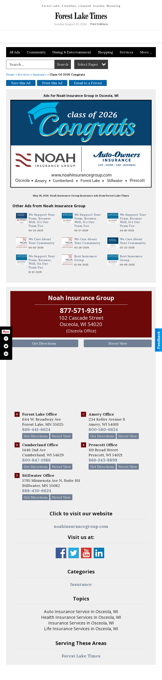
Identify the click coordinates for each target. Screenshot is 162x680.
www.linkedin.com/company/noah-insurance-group (99, 553)
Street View (117, 343)
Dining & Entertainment (71, 52)
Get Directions (44, 343)
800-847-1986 (36, 460)
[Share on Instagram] (6, 354)
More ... (146, 52)
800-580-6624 (103, 429)
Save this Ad (20, 83)
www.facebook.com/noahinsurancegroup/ (61, 553)
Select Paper (88, 64)
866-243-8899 (103, 460)
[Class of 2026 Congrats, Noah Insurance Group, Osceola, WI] (81, 144)
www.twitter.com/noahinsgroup (73, 553)
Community (36, 52)
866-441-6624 (36, 429)
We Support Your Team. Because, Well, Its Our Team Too (41, 261)
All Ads (14, 52)
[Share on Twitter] (6, 346)
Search (62, 64)
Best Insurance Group (85, 258)
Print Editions (99, 24)
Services (126, 52)
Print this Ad (52, 83)
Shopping (105, 52)
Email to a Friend (88, 83)
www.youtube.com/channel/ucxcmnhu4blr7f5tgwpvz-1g (86, 553)
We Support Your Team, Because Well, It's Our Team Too (41, 220)
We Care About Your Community (41, 241)
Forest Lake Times (81, 655)
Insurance (39, 74)
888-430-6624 (36, 490)
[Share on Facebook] (6, 338)
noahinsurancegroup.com (81, 526)
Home (10, 74)
